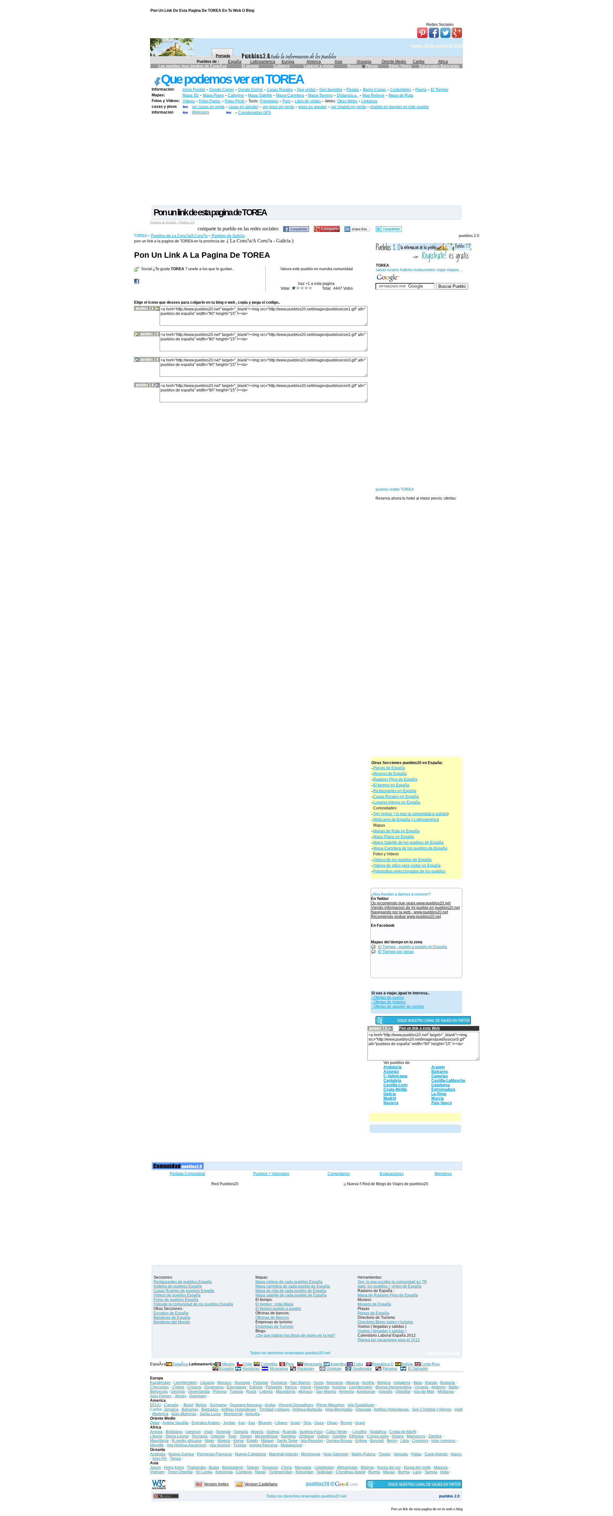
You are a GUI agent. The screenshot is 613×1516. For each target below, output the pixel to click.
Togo (232, 1436)
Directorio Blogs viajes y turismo (385, 1322)
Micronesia (310, 1454)
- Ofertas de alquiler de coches (397, 1006)
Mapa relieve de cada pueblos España (288, 1282)
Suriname (218, 1405)
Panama (389, 1368)
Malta (453, 1387)
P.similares (269, 101)
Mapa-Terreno (320, 95)
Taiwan (252, 1467)
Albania (352, 1382)
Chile (247, 1364)
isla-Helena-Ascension (187, 1445)
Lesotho (359, 1432)
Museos (355, 66)
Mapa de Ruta (401, 95)
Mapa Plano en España (393, 837)
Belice (201, 1405)
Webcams (200, 112)
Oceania (364, 61)
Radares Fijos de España (395, 779)
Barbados (209, 1409)
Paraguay (305, 1368)
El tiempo (250, 66)
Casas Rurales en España (396, 796)
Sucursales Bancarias (439, 66)
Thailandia (197, 1467)
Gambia (339, 1436)
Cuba (358, 1364)
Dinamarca (213, 1387)
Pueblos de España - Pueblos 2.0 (172, 222)
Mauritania (159, 1440)
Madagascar (291, 1445)
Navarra (390, 1103)
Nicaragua (279, 1368)
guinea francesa (263, 1445)
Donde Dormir (250, 89)
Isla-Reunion (312, 1440)
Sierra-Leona (176, 1436)
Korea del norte (417, 1467)
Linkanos (369, 101)
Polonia (219, 1391)
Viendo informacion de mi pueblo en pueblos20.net (415, 907)
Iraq (251, 1423)
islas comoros (443, 1440)
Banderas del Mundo (172, 1322)
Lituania (207, 1382)
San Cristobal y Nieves (431, 1409)
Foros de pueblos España (176, 1299)
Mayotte (157, 1445)
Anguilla (252, 1414)
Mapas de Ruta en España (396, 831)
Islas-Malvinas (183, 1414)
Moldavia (446, 1391)
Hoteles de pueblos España (178, 1286)
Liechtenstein (185, 1382)
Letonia (266, 1391)
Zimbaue (306, 1436)
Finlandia (274, 1387)
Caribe (419, 61)
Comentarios (339, 1173)
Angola (156, 1432)
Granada (363, 1409)
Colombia (269, 1364)
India (444, 1472)
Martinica (160, 1414)
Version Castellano (261, 1484)
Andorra (438, 1387)
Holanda (321, 1387)
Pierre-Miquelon (330, 1405)
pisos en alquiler (312, 107)
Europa (288, 61)
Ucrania (421, 1387)
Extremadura (443, 1089)
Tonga (175, 1458)
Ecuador (226, 1368)
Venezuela (313, 1364)
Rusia (251, 1391)
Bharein (265, 1423)
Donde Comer (221, 89)
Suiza (318, 1382)
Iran (241, 1423)
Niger (209, 1440)
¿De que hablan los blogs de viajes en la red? (295, 1335)
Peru (290, 1364)
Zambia (435, 1436)
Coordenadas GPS (254, 112)
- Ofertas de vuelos (387, 997)
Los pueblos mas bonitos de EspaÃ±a (192, 66)
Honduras (251, 1368)
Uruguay (334, 1368)
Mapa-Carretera (290, 95)
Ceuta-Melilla (395, 1089)
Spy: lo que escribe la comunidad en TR (392, 1282)
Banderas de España (172, 1317)
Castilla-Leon (395, 1085)
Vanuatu (401, 1454)
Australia (157, 1454)
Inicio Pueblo (194, 89)
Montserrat (233, 1414)
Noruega (242, 1382)
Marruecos (416, 1436)
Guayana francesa (246, 1405)
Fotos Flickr (235, 101)
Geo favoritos (330, 89)
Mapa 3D (191, 95)
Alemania (334, 1382)
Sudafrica (378, 1432)
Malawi (267, 1440)
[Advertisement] (306, 159)
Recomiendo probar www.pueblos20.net (406, 916)
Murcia (437, 1098)
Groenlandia (199, 1391)
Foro (287, 101)
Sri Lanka (204, 1472)
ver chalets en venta (348, 107)
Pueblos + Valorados (271, 1173)
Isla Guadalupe (361, 1405)
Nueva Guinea (181, 1454)
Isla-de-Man (424, 1391)
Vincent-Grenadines (295, 1405)
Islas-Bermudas (338, 1409)
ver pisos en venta (278, 107)
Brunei (346, 1423)
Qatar (155, 1423)
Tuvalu (384, 1454)
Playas (372, 66)
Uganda (218, 1436)
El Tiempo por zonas (396, 951)
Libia (404, 1440)
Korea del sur (389, 1467)
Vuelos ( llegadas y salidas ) (382, 1331)
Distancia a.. (347, 95)
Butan (214, 1467)
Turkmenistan (280, 1472)
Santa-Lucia (210, 1414)
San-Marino (326, 1391)
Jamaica (171, 1409)
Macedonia (285, 1391)
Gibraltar (403, 1391)
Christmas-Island (350, 1472)
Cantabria (392, 1080)
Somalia (241, 1432)
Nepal (260, 1472)
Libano (281, 1423)
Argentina (338, 1364)
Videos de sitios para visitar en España (407, 865)
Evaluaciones (392, 1173)
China (286, 1467)
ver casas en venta (208, 107)
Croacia (194, 1387)
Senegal (223, 1432)
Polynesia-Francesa (214, 1454)
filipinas (367, 1467)
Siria (307, 1423)
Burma (374, 1472)
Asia (338, 61)
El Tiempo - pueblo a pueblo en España (412, 947)
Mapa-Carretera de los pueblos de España (410, 848)
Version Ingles (216, 1484)
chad (208, 1432)
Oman (332, 1423)
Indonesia (224, 1472)
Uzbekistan (324, 1467)
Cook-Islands (436, 1454)
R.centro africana (186, 1440)
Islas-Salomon (335, 1454)
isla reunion (220, 1445)
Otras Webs (347, 101)
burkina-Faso (311, 1432)
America (313, 61)
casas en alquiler (243, 107)
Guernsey (197, 1396)
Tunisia (239, 1445)
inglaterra (402, 1382)
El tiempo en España (391, 785)
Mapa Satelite (260, 95)
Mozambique (266, 1436)
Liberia (156, 1436)
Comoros (420, 1440)
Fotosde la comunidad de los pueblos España (193, 1304)
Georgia (178, 1391)
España (234, 61)
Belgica (383, 1382)
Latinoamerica (262, 61)
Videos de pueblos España (177, 1295)
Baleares (439, 1071)
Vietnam (157, 1472)
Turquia (236, 1391)
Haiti (459, 1409)
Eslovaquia (236, 1387)
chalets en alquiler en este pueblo (399, 107)
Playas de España (389, 768)
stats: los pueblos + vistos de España (389, 1286)
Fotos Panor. (210, 101)
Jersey (180, 1396)
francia (291, 1387)
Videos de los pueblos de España (402, 860)
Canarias (439, 1076)
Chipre (178, 1387)
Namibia (288, 1436)
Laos (417, 1472)
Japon (155, 1467)
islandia (385, 1391)
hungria (339, 1387)
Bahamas (190, 1409)
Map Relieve (373, 95)
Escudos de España (171, 1313)
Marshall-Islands (283, 1454)
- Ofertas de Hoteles (388, 1002)
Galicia (389, 1094)
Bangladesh (232, 1467)
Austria (368, 1382)
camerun (193, 1432)
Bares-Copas (374, 89)
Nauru (456, 1454)
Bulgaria (447, 1382)
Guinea (273, 1432)
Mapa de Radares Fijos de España (388, 1295)
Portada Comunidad (187, 1173)
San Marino (300, 1382)
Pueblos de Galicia (228, 236)
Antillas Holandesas (238, 1409)
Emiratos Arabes (206, 1423)
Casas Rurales (280, 89)
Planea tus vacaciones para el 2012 (389, 1340)
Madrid (389, 1098)
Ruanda (290, 1432)
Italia (417, 1382)
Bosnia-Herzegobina (393, 1387)
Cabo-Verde (336, 1432)
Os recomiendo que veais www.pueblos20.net (410, 903)
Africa (443, 61)
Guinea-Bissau (339, 1440)
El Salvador (418, 1368)
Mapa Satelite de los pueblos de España (408, 842)
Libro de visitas (308, 101)
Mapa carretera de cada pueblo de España (292, 1286)
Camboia (244, 1472)
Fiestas (352, 89)
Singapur (270, 1467)
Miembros (443, 1173)
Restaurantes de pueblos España (183, 1282)
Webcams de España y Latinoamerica (406, 819)
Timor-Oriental (180, 1472)
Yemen (246, 1436)
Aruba (270, 1405)
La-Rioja (438, 1094)
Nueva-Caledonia (250, 1454)
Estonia (255, 1387)
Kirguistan (304, 1472)
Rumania (279, 1382)
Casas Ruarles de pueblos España (184, 1291)
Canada (171, 1405)
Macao (389, 1472)
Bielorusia (159, 1391)
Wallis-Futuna (363, 1454)
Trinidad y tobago (274, 1409)
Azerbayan (366, 1391)
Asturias (391, 1071)
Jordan (229, 1423)
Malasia (441, 1467)
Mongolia (303, 1467)
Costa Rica (430, 1364)
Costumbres (400, 89)
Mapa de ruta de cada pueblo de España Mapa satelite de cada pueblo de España (291, 1293)
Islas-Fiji (159, 1458)
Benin (392, 1440)
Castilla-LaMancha (448, 1080)
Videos (189, 101)
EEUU (155, 1405)
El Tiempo (439, 89)
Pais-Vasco (441, 1103)
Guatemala (362, 1368)
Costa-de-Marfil (403, 1432)
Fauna (421, 89)
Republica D (383, 1364)
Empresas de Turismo (274, 1326)
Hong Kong (174, 1467)
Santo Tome (287, 1440)
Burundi (377, 1440)
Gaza (319, 1423)
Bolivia (407, 1364)
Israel (295, 1423)
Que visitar (306, 89)
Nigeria (223, 1440)
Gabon (323, 1436)
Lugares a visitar (319, 66)
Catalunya (440, 1085)
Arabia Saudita (175, 1423)
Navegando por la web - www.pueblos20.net (409, 912)
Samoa (431, 1472)
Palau (416, 1454)
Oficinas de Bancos (272, 1317)
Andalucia (392, 1067)
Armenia (346, 1391)
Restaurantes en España (394, 791)
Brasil (188, 1405)
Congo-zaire (378, 1436)
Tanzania (200, 1436)
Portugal (260, 1382)
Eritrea (361, 1440)
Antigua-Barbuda (307, 1409)
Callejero (281, 66)
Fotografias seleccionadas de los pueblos (409, 871)
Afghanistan (347, 1467)
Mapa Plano (213, 95)
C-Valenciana (395, 1076)
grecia (305, 1387)
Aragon (438, 1067)
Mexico (228, 1364)
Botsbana (174, 1432)
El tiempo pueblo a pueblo (278, 1308)
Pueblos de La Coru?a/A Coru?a (179, 236)
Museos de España (390, 773)
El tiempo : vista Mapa (274, 1304)
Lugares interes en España (396, 802)
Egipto (252, 1440)
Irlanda (431, 1382)
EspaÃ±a (180, 1364)
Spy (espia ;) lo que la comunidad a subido (410, 814)
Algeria (257, 1432)
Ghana (398, 1436)
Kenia (238, 1440)
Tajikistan (324, 1472)
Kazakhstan (160, 1382)
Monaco (224, 1382)
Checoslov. (159, 1387)
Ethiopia (356, 1436)
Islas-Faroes (160, 1396)
